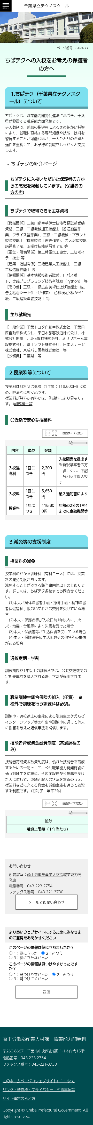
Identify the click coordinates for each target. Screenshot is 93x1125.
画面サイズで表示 (73, 433)
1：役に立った (26, 953)
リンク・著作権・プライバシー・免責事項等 (39, 1089)
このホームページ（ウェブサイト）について (39, 1081)
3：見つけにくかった (31, 978)
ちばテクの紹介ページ (34, 163)
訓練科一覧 (23, 403)
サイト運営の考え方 (19, 1098)
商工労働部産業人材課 (45, 874)
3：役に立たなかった (31, 957)
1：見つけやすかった (31, 974)
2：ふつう (54, 953)
